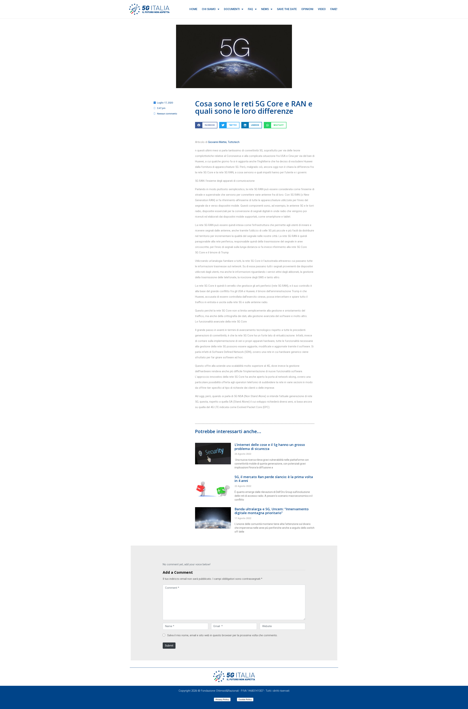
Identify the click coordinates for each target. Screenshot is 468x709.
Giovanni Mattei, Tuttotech (223, 142)
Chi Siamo (209, 9)
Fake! (333, 9)
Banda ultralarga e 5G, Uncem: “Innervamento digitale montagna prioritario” (272, 511)
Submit (169, 645)
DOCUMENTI (232, 9)
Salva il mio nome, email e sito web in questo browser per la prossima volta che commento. (222, 635)
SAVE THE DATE (287, 9)
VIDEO (322, 9)
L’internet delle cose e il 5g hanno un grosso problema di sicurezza (270, 446)
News (265, 9)
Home (193, 9)
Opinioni (307, 9)
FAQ (250, 9)
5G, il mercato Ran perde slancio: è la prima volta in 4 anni (274, 479)
